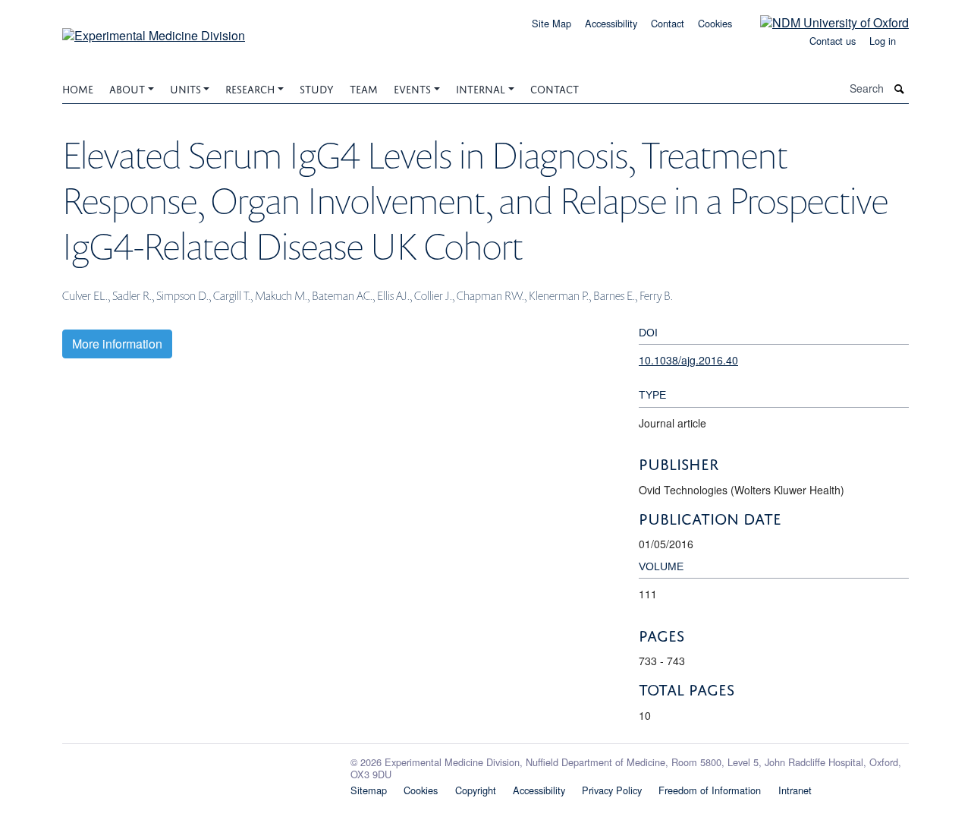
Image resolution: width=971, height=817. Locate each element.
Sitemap (368, 790)
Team (364, 88)
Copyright (475, 790)
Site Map (551, 23)
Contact (667, 23)
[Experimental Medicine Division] (153, 30)
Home (77, 88)
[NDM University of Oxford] (823, 21)
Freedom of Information (709, 790)
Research (250, 88)
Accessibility (611, 23)
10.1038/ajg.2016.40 (688, 359)
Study (317, 88)
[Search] (900, 88)
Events (412, 88)
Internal (480, 88)
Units (185, 88)
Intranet (795, 790)
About (127, 88)
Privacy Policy (612, 790)
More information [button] (117, 343)
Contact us (832, 40)
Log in (882, 40)
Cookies (715, 23)
